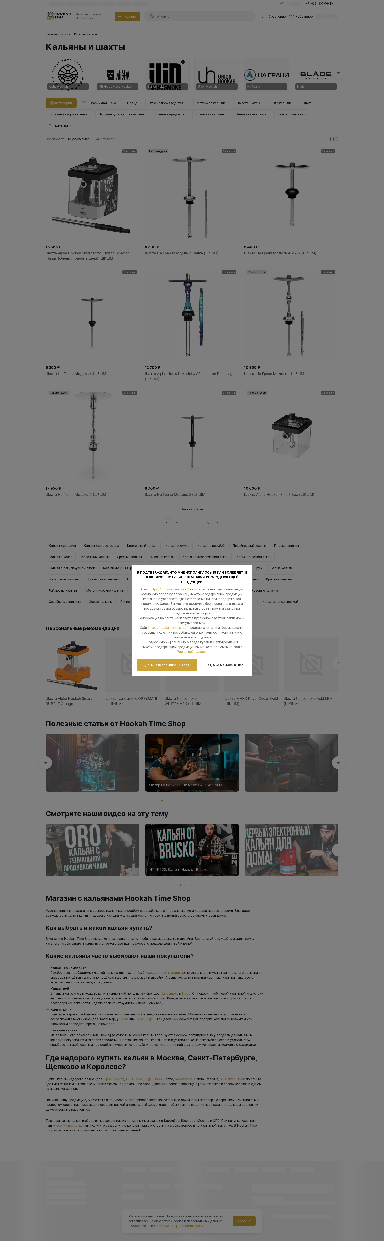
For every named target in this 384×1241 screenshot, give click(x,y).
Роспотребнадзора (192, 652)
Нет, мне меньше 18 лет (224, 665)
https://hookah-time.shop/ (169, 589)
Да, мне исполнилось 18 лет (167, 665)
